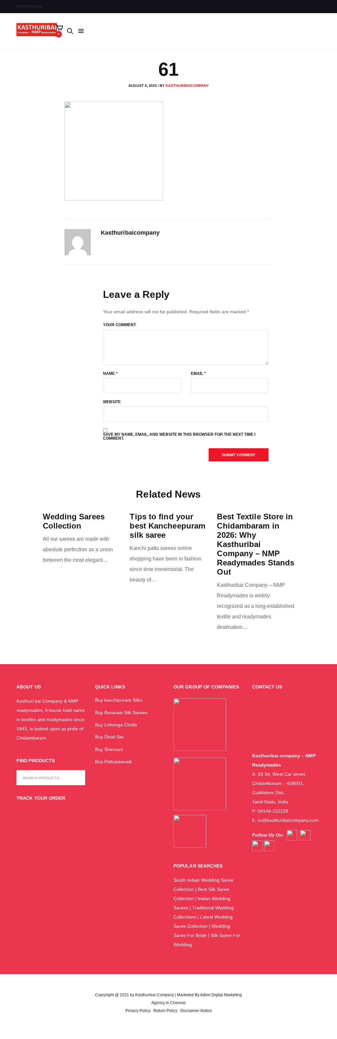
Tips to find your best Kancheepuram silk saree (167, 525)
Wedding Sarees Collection (74, 521)
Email (198, 374)
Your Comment (119, 325)
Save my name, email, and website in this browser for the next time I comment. (179, 436)
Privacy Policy (137, 1010)
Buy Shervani (109, 749)
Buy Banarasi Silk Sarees (121, 712)
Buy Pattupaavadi (113, 761)
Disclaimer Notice (196, 1010)
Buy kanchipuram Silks (118, 700)
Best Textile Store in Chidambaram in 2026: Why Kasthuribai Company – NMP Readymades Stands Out (255, 544)
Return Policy (165, 1010)
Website (112, 402)
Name (110, 374)
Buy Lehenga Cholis (116, 724)
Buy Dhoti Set (109, 737)
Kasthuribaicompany (187, 86)
